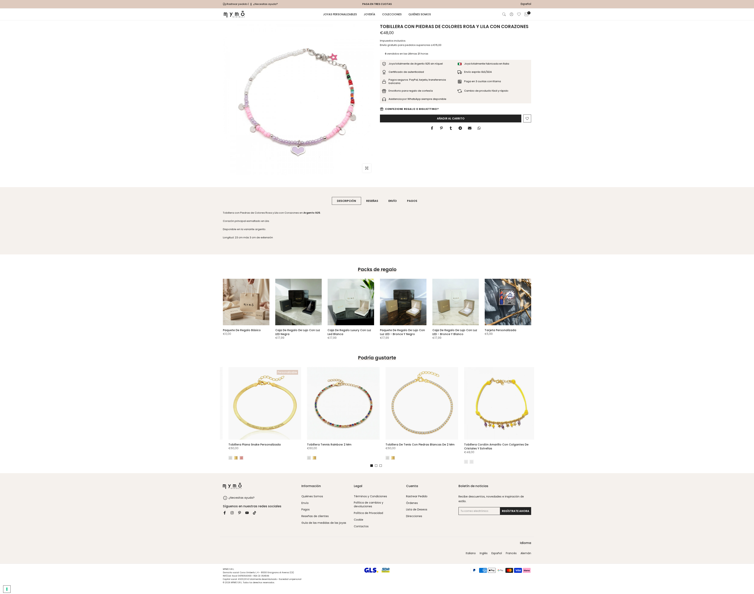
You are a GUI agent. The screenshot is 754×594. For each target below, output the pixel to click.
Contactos (361, 526)
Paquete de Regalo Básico (242, 330)
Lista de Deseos (416, 510)
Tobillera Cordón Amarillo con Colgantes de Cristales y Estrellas (490, 446)
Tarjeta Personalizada (500, 330)
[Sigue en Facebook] (224, 512)
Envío (383, 45)
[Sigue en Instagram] (232, 512)
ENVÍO (392, 201)
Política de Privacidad (368, 513)
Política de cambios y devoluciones (368, 504)
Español (496, 553)
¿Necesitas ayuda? (265, 4)
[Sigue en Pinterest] (239, 512)
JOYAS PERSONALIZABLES (340, 14)
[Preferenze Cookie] (7, 589)
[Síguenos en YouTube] (247, 512)
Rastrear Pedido (416, 496)
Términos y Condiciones (370, 496)
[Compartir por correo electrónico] (469, 128)
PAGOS (412, 201)
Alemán (526, 553)
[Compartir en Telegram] (460, 128)
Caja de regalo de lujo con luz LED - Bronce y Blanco (454, 332)
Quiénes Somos (312, 496)
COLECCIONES (392, 14)
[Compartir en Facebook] (432, 128)
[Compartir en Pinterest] (441, 128)
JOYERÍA (369, 14)
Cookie (358, 520)
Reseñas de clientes (315, 516)
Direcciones (414, 516)
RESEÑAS (372, 201)
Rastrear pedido (237, 4)
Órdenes (412, 503)
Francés (511, 553)
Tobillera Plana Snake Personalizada (249, 444)
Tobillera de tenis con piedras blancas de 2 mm (414, 444)
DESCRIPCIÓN (346, 201)
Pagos (305, 510)
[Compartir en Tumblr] (451, 128)
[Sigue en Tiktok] (254, 512)
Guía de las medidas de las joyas (323, 523)
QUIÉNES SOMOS (419, 14)
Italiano (471, 553)
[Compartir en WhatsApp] (479, 128)
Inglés (484, 553)
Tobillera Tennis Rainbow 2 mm (323, 444)
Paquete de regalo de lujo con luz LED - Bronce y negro (402, 332)
